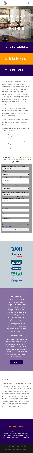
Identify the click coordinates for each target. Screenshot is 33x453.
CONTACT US (16, 362)
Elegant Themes (16, 449)
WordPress (16, 451)
